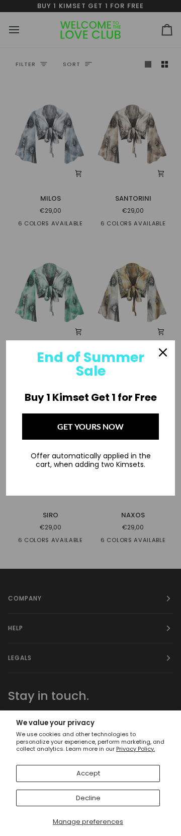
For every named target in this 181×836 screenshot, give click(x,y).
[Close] (163, 352)
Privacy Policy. (135, 749)
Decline (88, 798)
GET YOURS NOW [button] (90, 426)
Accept (88, 773)
